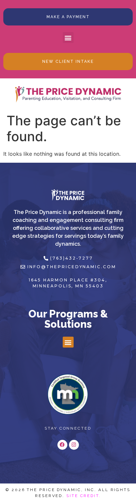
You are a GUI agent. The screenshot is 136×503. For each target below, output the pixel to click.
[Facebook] (62, 445)
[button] (68, 37)
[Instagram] (74, 445)
